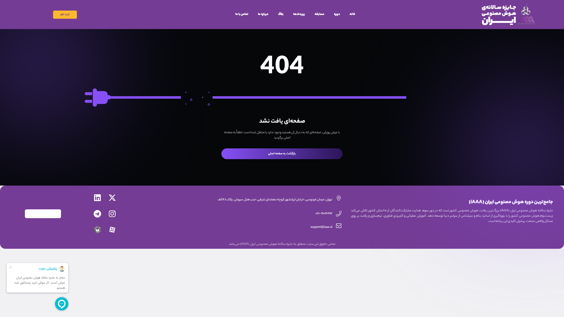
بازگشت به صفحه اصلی (282, 153)
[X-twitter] (112, 197)
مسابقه (319, 14)
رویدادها (299, 14)
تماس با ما (241, 14)
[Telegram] (97, 213)
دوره (337, 14)
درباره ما (263, 14)
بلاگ (281, 14)
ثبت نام (65, 14)
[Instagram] (112, 213)
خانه (352, 14)
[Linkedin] (97, 197)
